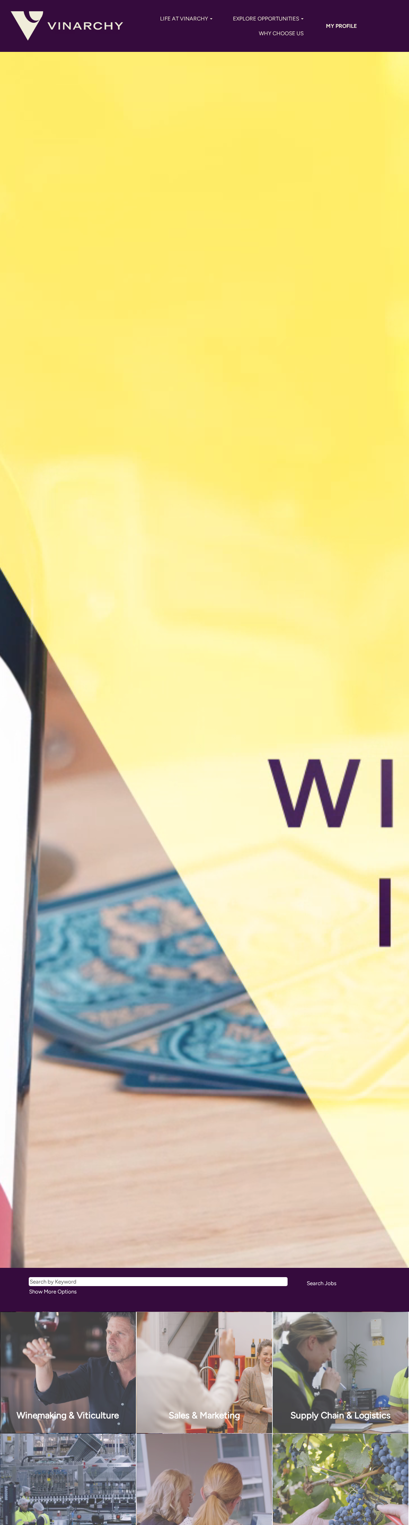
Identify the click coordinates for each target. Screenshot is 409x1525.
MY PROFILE (341, 26)
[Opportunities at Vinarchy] (67, 26)
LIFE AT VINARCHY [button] (184, 18)
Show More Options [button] (53, 1291)
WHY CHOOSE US (281, 33)
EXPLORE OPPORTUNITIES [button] (266, 18)
